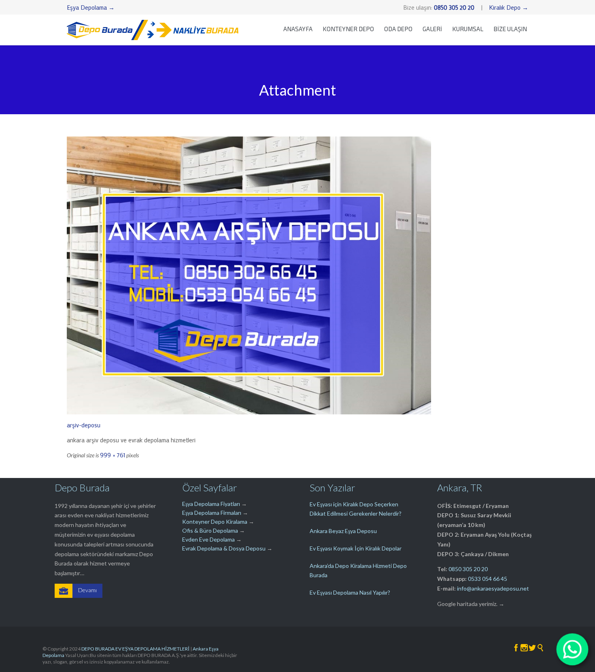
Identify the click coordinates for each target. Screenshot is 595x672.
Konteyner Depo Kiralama (214, 521)
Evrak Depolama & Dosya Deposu (224, 548)
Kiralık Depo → (508, 7)
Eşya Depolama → (91, 7)
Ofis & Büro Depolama (210, 530)
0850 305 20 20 (468, 568)
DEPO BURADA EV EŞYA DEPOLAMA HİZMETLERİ (135, 649)
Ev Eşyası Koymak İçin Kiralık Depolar (356, 548)
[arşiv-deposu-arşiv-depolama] (297, 275)
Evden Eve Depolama (208, 539)
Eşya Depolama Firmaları (211, 512)
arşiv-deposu (83, 425)
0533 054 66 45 (487, 578)
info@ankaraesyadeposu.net (493, 588)
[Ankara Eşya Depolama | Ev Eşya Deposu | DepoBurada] (152, 30)
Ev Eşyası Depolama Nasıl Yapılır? (350, 592)
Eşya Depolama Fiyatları (211, 503)
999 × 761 (112, 455)
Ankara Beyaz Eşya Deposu (343, 530)
